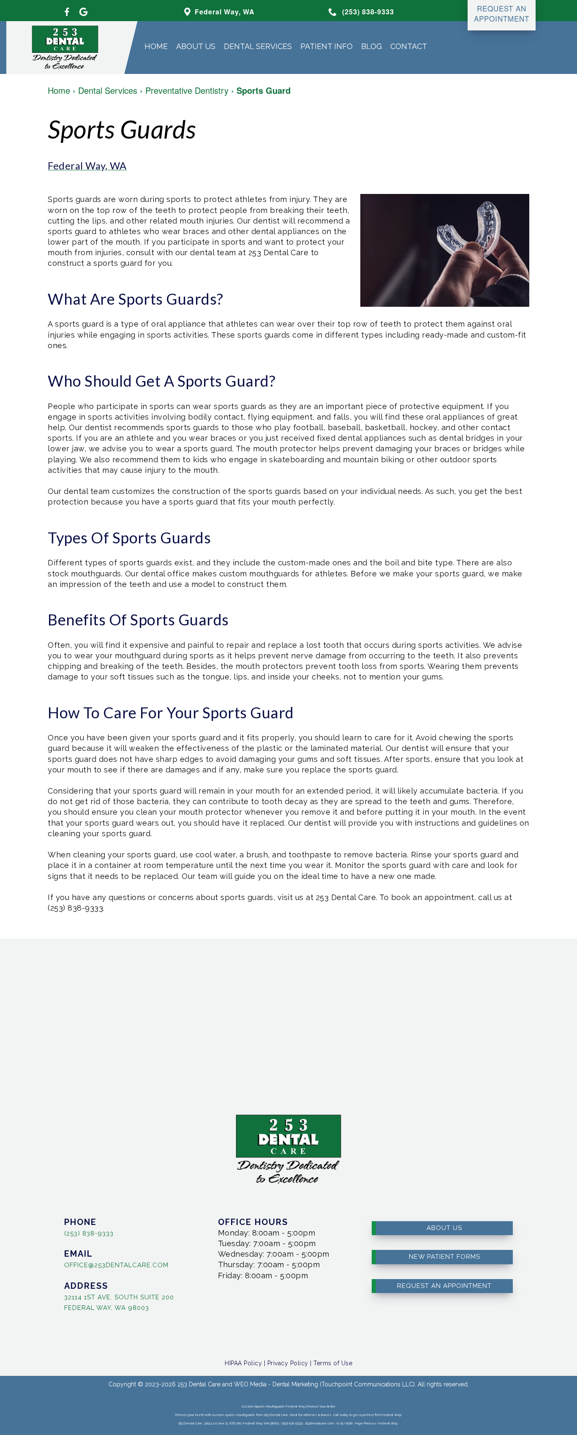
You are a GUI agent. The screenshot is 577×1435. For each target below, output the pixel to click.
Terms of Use (332, 1363)
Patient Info (326, 46)
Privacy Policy (287, 1363)
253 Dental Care (198, 1384)
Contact (408, 46)
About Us (195, 46)
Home (156, 46)
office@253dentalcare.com (116, 1265)
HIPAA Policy (243, 1363)
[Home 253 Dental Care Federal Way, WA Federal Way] (59, 48)
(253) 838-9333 (89, 1233)
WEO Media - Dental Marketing (276, 1384)
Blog (371, 46)
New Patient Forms (444, 1256)
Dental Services (258, 46)
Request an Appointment (444, 1286)
